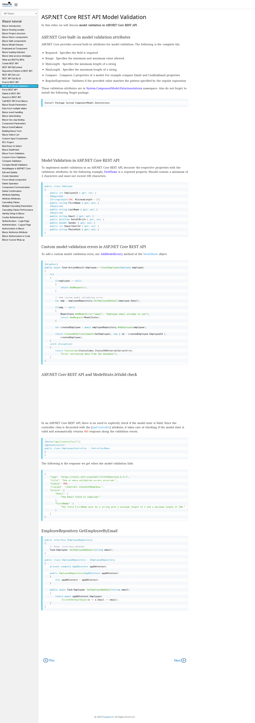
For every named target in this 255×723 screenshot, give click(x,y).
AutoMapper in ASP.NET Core (16, 168)
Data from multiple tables (14, 108)
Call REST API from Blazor (15, 101)
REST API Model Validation (15, 86)
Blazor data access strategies (16, 56)
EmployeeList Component (14, 48)
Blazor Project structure (13, 33)
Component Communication (16, 187)
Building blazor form (12, 131)
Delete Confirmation (12, 191)
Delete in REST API (11, 93)
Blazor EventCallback (12, 127)
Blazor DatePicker (10, 149)
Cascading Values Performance (17, 210)
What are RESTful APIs (13, 59)
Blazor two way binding (13, 120)
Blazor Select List (10, 134)
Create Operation (10, 176)
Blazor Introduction (11, 26)
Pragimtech (107, 716)
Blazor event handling (12, 112)
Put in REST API (9, 89)
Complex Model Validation (14, 165)
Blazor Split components (14, 41)
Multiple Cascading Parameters (17, 206)
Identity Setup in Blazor (13, 213)
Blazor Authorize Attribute (14, 232)
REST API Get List (10, 74)
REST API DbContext (12, 67)
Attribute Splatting (11, 194)
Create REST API (10, 63)
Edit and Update (9, 172)
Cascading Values (11, 202)
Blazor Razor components (15, 37)
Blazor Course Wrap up (13, 239)
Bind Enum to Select (12, 146)
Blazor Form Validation (13, 153)
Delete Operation (10, 183)
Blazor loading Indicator (13, 52)
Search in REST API (11, 97)
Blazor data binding (11, 116)
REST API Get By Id (11, 78)
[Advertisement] (114, 129)
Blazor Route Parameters (14, 104)
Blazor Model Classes (12, 44)
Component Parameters (14, 123)
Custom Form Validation (14, 157)
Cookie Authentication (13, 217)
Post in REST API (10, 82)
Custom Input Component (15, 138)
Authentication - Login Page (15, 221)
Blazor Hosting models (13, 29)
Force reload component (14, 179)
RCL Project (8, 142)
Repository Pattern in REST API (17, 71)
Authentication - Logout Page (16, 224)
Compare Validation (11, 161)
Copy (185, 101)
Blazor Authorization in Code (16, 236)
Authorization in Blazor (13, 228)
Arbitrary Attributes (11, 198)
